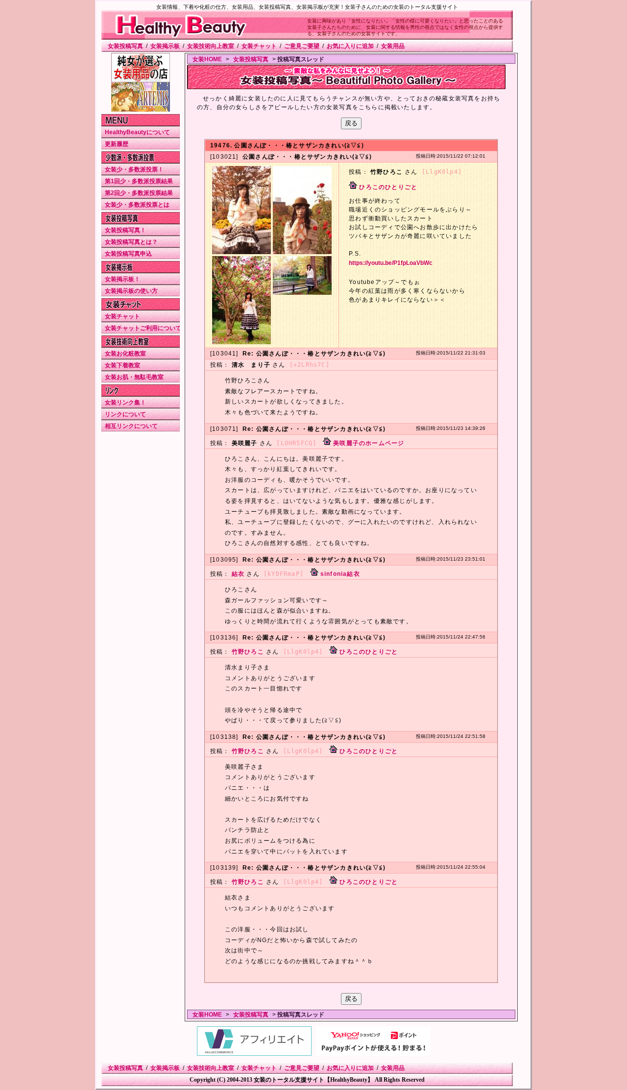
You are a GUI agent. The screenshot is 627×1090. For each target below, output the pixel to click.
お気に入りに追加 (350, 46)
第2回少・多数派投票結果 (139, 193)
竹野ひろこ (248, 651)
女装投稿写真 (125, 46)
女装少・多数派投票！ (134, 169)
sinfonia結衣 (340, 573)
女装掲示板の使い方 (131, 290)
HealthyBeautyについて (137, 132)
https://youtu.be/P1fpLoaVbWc (391, 263)
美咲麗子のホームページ (368, 443)
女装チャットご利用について (143, 328)
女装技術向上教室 (210, 46)
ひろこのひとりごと (388, 187)
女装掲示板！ (122, 279)
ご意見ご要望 (301, 46)
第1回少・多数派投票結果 (139, 181)
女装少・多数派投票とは (137, 204)
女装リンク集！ (125, 402)
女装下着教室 (122, 365)
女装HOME (207, 59)
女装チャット (259, 46)
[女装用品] (140, 80)
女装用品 (393, 46)
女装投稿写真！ (125, 230)
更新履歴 (116, 144)
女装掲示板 (165, 46)
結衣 (238, 573)
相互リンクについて (131, 426)
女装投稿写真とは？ (131, 241)
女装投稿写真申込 (128, 253)
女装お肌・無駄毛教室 (134, 377)
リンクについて (125, 414)
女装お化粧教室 (125, 353)
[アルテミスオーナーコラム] (140, 109)
